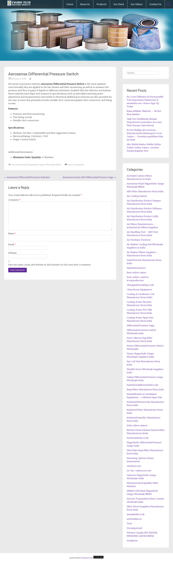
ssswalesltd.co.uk (135, 514)
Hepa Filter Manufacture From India (145, 389)
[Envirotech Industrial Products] (18, 4)
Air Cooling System (137, 196)
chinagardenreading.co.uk (140, 285)
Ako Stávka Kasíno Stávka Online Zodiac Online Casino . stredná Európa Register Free (144, 147)
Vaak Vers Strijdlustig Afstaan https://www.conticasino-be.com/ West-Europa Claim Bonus (144, 122)
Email (12, 244)
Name (12, 233)
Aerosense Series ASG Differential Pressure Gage (89, 177)
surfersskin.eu (134, 519)
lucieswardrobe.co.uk (138, 437)
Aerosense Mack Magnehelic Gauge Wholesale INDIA (36, 164)
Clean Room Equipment (139, 289)
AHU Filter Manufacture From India (145, 191)
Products (102, 4)
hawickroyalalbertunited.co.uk (142, 385)
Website (12, 253)
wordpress (132, 540)
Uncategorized (134, 528)
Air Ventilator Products (138, 239)
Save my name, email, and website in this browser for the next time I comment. (49, 264)
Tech (129, 523)
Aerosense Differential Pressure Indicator (27, 177)
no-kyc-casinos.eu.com (139, 470)
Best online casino (136, 272)
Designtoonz (87, 558)
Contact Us (155, 4)
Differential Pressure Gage (140, 325)
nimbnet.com (134, 466)
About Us (85, 4)
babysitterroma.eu (136, 268)
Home (69, 4)
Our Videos (137, 4)
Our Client (118, 4)
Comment (14, 199)
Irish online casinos (137, 425)
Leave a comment (75, 164)
